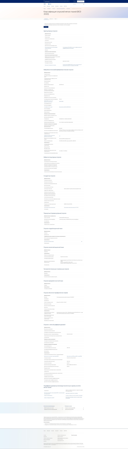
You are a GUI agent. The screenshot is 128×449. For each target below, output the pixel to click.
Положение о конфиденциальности (62, 435)
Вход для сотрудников (74, 435)
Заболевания (48, 6)
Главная (45, 6)
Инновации (61, 6)
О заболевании (68, 8)
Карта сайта (45, 441)
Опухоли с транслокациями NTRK (61, 8)
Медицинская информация (47, 439)
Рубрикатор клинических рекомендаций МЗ (50, 409)
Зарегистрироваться (81, 1)
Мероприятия (56, 6)
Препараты (52, 6)
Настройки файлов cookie (61, 440)
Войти (75, 1)
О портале (45, 435)
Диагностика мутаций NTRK (69, 409)
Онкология (53, 8)
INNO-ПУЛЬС (65, 6)
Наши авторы (45, 436)
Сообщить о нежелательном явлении (48, 438)
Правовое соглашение (60, 436)
